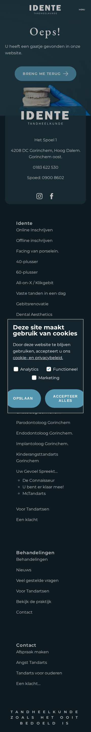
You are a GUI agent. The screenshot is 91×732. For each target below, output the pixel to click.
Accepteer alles (65, 398)
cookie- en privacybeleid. (38, 357)
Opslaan (23, 398)
